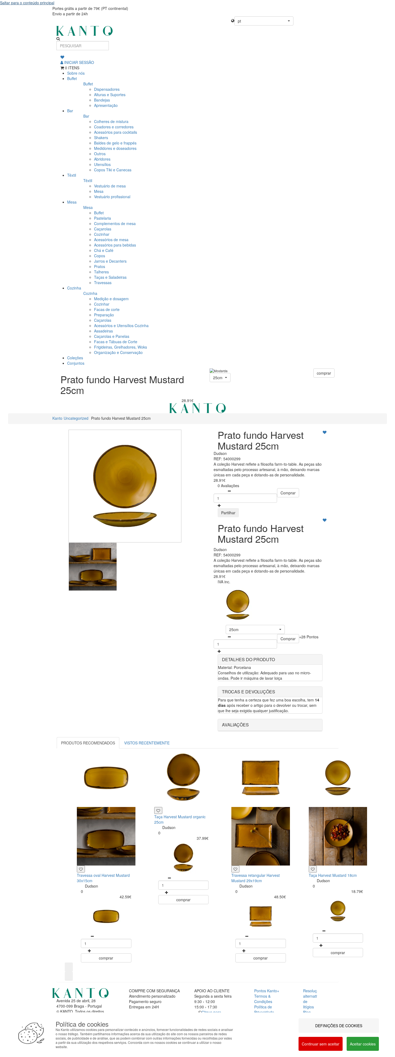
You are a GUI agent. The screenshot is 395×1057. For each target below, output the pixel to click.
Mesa (72, 202)
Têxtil (71, 175)
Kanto (57, 418)
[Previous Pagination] (69, 967)
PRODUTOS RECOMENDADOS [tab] (88, 742)
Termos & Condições (263, 998)
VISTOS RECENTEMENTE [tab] (147, 742)
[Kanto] (197, 31)
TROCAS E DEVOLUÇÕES (248, 692)
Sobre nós (76, 73)
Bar (70, 110)
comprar (324, 373)
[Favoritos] (62, 57)
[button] (263, 21)
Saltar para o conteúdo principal (27, 2)
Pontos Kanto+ (266, 990)
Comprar (288, 492)
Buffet (72, 78)
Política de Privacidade (264, 1009)
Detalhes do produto (248, 659)
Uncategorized (76, 418)
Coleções (75, 357)
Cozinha (74, 288)
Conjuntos (75, 363)
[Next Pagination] (69, 976)
